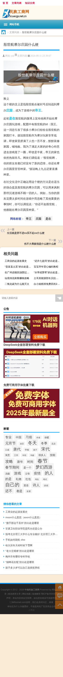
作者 (38, 437)
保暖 (46, 437)
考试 (45, 479)
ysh (12, 55)
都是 (19, 491)
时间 (30, 461)
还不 (8, 490)
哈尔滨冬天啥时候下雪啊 (18, 545)
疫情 (37, 473)
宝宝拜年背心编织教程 (46, 266)
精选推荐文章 (14, 593)
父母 (27, 473)
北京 (53, 443)
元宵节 (10, 442)
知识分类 (30, 3)
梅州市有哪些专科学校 (17, 556)
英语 (26, 485)
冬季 (44, 443)
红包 (28, 479)
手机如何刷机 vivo (15, 539)
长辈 (29, 491)
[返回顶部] (59, 604)
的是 (8, 479)
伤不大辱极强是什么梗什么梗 (40, 243)
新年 (20, 461)
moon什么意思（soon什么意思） (23, 517)
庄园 (9, 110)
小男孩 (31, 609)
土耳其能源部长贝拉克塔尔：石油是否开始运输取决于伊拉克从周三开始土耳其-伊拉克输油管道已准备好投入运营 (48, 278)
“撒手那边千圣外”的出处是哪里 (22, 523)
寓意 (7, 455)
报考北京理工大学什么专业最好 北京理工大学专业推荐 (32, 534)
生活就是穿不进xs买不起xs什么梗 (25, 233)
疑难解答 (36, 593)
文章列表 (17, 3)
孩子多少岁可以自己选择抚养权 (22, 567)
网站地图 (26, 593)
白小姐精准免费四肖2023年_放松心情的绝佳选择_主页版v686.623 (48, 284)
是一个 (27, 467)
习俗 (29, 437)
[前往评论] (59, 596)
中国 (18, 437)
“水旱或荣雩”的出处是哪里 (48, 272)
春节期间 (12, 467)
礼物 (18, 479)
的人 (49, 473)
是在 (12, 118)
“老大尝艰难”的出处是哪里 (19, 550)
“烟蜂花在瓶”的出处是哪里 (19, 562)
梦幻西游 (44, 467)
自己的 (12, 484)
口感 (7, 449)
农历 (22, 443)
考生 (37, 479)
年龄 (32, 455)
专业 (8, 437)
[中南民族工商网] (31, 13)
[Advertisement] (31, 645)
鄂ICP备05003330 (50, 593)
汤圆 (7, 473)
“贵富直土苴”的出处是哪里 (19, 266)
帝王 (38, 110)
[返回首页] (59, 587)
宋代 (45, 449)
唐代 (17, 449)
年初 (24, 455)
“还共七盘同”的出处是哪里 (48, 260)
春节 (42, 460)
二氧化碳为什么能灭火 (17, 284)
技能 (52, 455)
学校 (27, 449)
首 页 (5, 3)
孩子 (35, 449)
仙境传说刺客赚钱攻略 (17, 278)
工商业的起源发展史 (16, 260)
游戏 (17, 472)
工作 (16, 454)
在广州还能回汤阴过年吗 (18, 272)
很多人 (42, 455)
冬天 (32, 443)
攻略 (9, 461)
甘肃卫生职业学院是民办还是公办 (23, 528)
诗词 (46, 485)
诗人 (36, 484)
